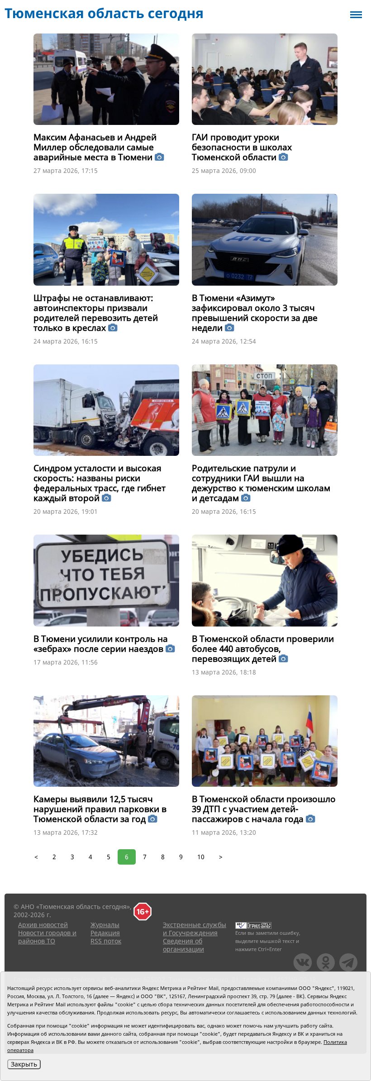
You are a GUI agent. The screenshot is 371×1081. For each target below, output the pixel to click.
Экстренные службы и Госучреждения (194, 928)
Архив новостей (43, 924)
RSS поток (105, 941)
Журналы (104, 924)
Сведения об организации (183, 945)
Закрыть (24, 1064)
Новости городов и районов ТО (47, 936)
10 (201, 856)
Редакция (105, 932)
